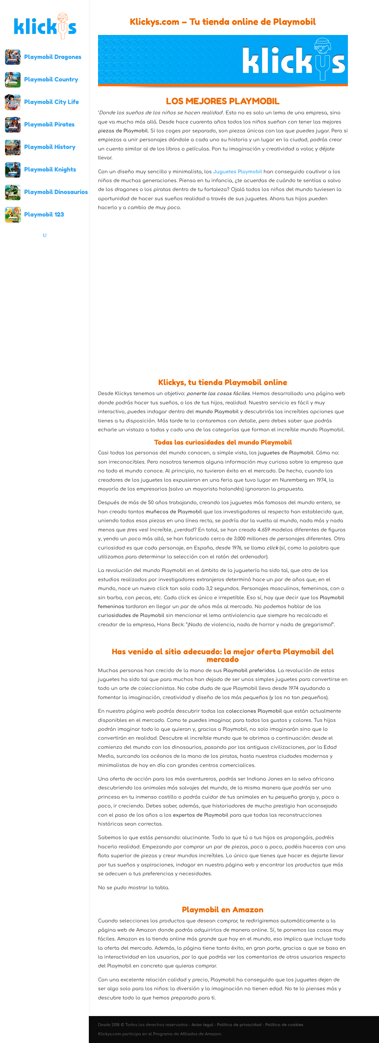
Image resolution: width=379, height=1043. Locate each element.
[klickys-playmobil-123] (316, 322)
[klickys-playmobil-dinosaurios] (254, 322)
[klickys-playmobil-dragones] (129, 251)
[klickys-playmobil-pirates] (316, 251)
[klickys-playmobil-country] (191, 251)
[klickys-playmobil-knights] (191, 322)
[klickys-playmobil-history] (129, 322)
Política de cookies (284, 1025)
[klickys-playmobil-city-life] (254, 251)
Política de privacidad (239, 1025)
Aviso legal (202, 1025)
